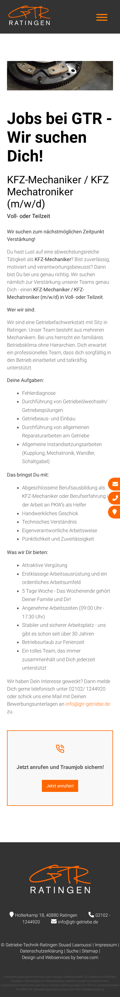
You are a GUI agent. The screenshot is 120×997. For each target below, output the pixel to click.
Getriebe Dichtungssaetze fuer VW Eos (73, 985)
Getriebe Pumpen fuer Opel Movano (87, 980)
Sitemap (90, 951)
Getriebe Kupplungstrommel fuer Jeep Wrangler (33, 976)
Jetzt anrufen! (60, 786)
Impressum (106, 944)
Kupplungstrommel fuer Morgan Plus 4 (25, 985)
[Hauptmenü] (102, 18)
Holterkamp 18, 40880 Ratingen (46, 915)
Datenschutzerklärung (41, 951)
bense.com (87, 957)
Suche (72, 951)
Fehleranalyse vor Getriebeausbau (43, 980)
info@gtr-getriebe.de (88, 704)
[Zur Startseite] (29, 23)
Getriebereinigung (93, 989)
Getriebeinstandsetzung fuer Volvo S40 (57, 989)
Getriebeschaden (73, 976)
